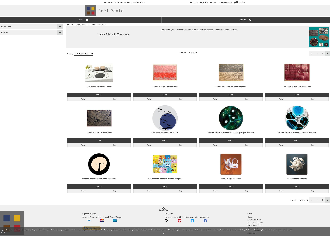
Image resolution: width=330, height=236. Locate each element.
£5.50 (165, 95)
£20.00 (164, 187)
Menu (81, 20)
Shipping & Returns (255, 222)
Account (216, 3)
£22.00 (98, 95)
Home (68, 24)
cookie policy (256, 230)
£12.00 (164, 141)
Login (195, 3)
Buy (114, 99)
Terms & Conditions (255, 225)
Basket (239, 2)
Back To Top (163, 210)
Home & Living (79, 24)
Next (327, 53)
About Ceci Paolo (254, 220)
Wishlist (206, 3)
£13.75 (98, 187)
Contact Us (227, 3)
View (83, 99)
